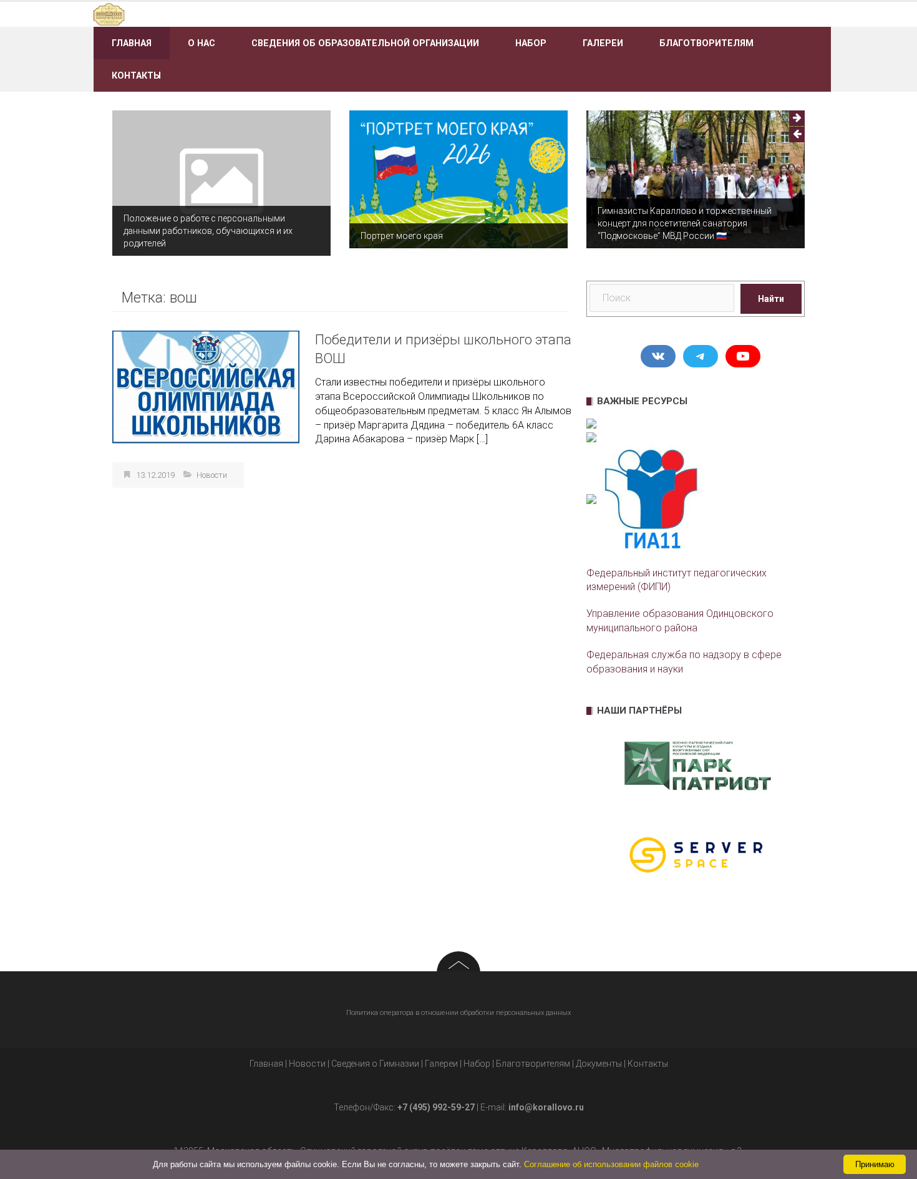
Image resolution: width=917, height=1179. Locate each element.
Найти (771, 299)
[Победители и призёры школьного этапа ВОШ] (205, 386)
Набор (530, 43)
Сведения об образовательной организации (365, 43)
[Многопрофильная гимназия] (211, 13)
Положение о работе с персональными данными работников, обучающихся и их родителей (208, 230)
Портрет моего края (402, 236)
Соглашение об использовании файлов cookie (611, 1164)
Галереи (603, 43)
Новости (211, 475)
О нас (201, 43)
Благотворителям (706, 43)
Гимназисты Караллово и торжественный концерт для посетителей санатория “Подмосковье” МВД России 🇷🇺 (685, 223)
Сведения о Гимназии (375, 1064)
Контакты (136, 75)
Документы (599, 1064)
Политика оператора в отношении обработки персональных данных (458, 1013)
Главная (132, 43)
